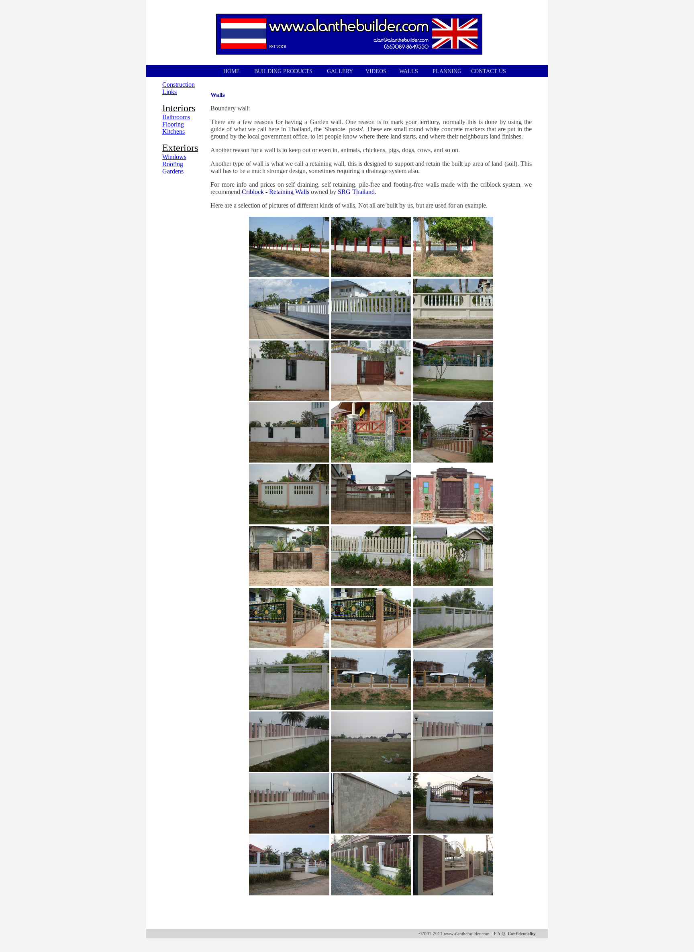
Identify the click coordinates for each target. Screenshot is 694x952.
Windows (174, 156)
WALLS (408, 71)
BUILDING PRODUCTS (284, 71)
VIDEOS (375, 71)
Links (169, 91)
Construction (178, 84)
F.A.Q (499, 933)
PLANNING (447, 71)
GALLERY (340, 71)
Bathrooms (176, 117)
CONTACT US (488, 71)
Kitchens (173, 131)
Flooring (173, 124)
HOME (231, 71)
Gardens (173, 171)
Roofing (172, 164)
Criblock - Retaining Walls (275, 191)
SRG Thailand (356, 191)
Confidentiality (522, 933)
